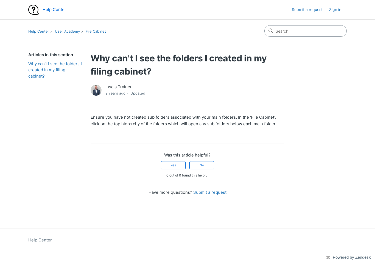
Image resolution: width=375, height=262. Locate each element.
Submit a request (307, 9)
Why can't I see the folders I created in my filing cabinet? (55, 70)
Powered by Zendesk (352, 257)
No (202, 165)
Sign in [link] (335, 9)
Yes (173, 165)
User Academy (67, 31)
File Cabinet (96, 31)
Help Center (38, 31)
